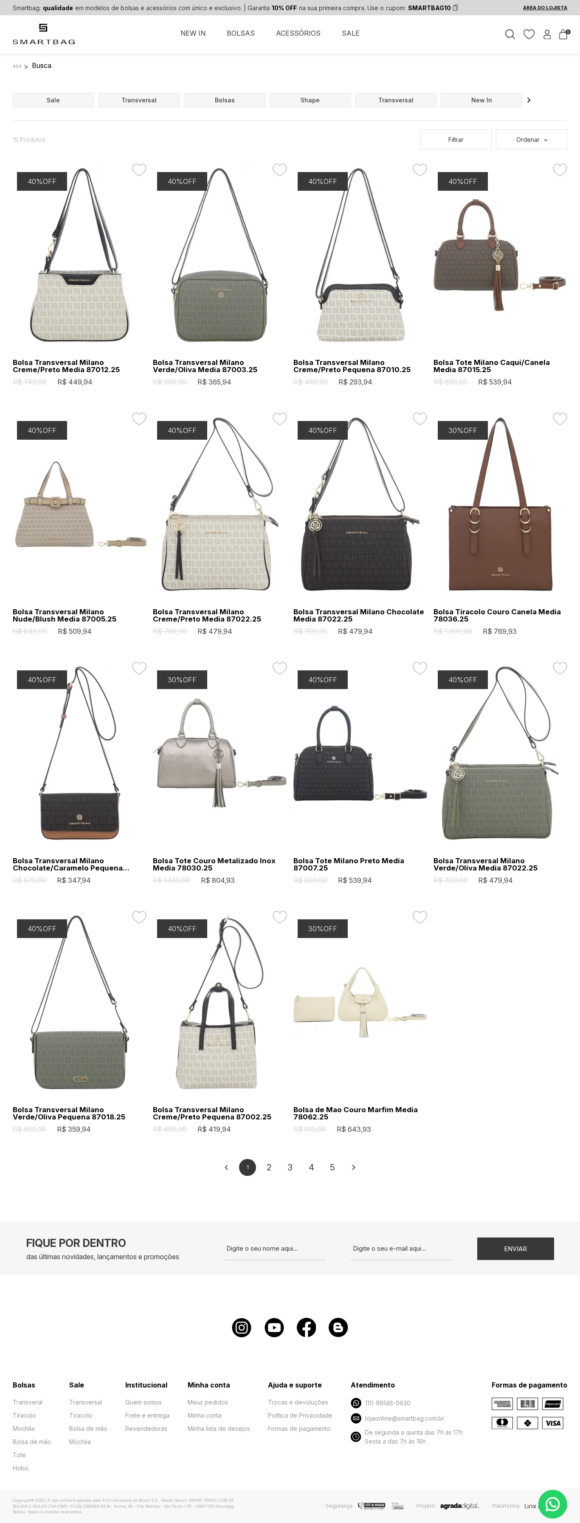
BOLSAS (241, 33)
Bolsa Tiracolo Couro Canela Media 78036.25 (497, 615)
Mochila (23, 1428)
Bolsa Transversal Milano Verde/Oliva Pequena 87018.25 (69, 1113)
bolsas (225, 100)
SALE (351, 33)
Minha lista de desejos (219, 1428)
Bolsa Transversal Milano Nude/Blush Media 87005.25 (64, 615)
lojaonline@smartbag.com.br (404, 1418)
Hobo (20, 1468)
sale (53, 100)
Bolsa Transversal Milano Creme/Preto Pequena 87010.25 (352, 366)
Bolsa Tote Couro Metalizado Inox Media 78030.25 (214, 864)
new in (481, 100)
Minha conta (205, 1415)
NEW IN (193, 33)
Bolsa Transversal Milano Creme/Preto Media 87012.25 (66, 366)
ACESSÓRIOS (298, 33)
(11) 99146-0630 (388, 1403)
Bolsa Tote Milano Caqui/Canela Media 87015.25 (492, 366)
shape (310, 100)
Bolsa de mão (32, 1441)
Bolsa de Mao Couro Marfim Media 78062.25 (355, 1113)
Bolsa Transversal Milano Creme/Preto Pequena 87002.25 (212, 1113)
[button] (529, 100)
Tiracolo (24, 1415)
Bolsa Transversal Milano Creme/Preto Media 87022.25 (207, 615)
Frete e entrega (147, 1415)
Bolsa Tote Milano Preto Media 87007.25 (348, 864)
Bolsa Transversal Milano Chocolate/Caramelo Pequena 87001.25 (68, 864)
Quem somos (143, 1402)
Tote (19, 1454)
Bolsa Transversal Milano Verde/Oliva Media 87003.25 (205, 366)
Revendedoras (146, 1428)
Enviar (515, 1249)
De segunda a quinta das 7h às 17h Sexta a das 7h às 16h (414, 1437)
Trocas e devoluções (298, 1402)
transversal (139, 100)
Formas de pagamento (299, 1428)
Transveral (27, 1402)
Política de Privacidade (300, 1415)
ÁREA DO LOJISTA (545, 8)
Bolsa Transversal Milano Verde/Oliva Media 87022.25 (486, 864)
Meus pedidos (208, 1402)
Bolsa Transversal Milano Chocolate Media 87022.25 (358, 615)
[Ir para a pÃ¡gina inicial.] (44, 39)
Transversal (85, 1402)
